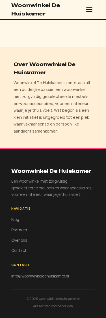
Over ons (19, 240)
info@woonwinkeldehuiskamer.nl (40, 276)
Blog (15, 219)
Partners (19, 229)
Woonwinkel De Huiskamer (35, 9)
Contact (19, 250)
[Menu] (89, 9)
